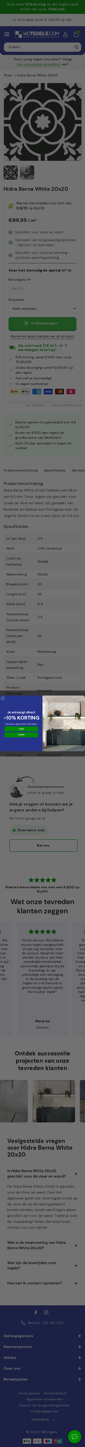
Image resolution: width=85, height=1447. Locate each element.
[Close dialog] (2, 698)
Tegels (21, 729)
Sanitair (21, 735)
